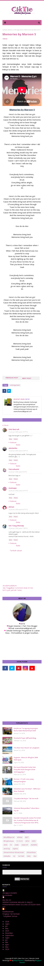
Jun (6, 926)
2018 (5, 845)
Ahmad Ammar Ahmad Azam (14, 852)
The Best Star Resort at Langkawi (26, 748)
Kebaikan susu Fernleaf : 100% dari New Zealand (27, 790)
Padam (16, 439)
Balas (10, 439)
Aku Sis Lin (6, 900)
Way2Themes (18, 960)
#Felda (19, 837)
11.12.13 (19, 841)
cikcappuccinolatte (9, 893)
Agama (15, 849)
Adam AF (25, 845)
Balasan (13, 442)
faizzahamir (14, 469)
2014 (27, 841)
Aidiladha (7, 856)
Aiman (11, 507)
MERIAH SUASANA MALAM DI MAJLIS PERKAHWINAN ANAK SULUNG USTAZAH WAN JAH (21, 904)
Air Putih (21, 856)
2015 (33, 841)
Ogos (7, 924)
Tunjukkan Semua (10, 916)
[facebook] (5, 668)
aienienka (13, 448)
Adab (17, 845)
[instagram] (25, 668)
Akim (29, 856)
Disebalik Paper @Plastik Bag (25, 738)
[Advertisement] (22, 696)
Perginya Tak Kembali (11, 914)
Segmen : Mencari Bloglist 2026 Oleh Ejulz (26, 758)
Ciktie (5, 39)
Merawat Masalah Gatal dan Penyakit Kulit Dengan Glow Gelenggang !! (25, 769)
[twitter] (12, 668)
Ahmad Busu (31, 852)
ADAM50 (34, 845)
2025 (7, 931)
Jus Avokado (7, 895)
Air (14, 856)
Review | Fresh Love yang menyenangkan (24, 780)
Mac (7, 928)
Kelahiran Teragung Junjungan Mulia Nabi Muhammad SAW (26, 729)
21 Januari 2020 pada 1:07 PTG (18, 432)
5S (11, 845)
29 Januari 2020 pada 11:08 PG (18, 528)
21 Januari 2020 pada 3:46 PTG (18, 451)
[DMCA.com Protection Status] (22, 880)
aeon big (7, 849)
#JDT (26, 837)
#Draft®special (9, 837)
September (9, 935)
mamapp (13, 488)
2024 (7, 949)
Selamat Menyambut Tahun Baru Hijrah (26, 809)
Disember (9, 933)
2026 (7, 921)
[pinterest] (18, 668)
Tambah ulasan (16, 550)
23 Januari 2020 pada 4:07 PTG (18, 509)
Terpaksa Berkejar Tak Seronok (26, 798)
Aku (35, 856)
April (7, 944)
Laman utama (7, 30)
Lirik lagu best (18, 30)
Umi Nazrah (14, 429)
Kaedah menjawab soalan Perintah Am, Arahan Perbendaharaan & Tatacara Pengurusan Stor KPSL (27, 820)
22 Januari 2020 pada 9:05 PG (18, 472)
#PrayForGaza (9, 841)
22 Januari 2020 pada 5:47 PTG (18, 490)
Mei (7, 942)
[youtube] (32, 668)
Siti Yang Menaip (16, 525)
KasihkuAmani (8, 911)
